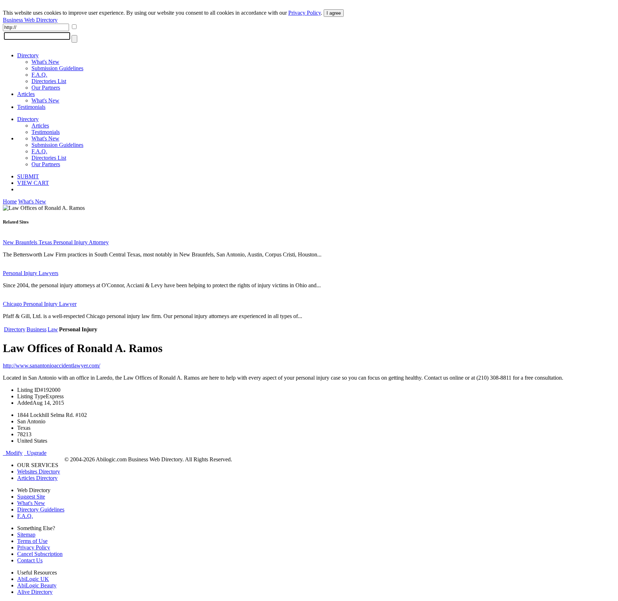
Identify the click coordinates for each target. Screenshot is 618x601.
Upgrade (35, 453)
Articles (26, 94)
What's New (45, 62)
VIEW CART (33, 183)
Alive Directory (35, 592)
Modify (13, 453)
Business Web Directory (30, 20)
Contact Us (30, 560)
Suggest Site (31, 497)
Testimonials (31, 107)
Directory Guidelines (40, 509)
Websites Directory (38, 471)
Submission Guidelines (57, 68)
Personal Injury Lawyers (30, 273)
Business (36, 329)
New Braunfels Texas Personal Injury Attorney (56, 242)
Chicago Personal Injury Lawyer (40, 304)
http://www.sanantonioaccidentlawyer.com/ (51, 365)
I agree (334, 13)
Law (53, 329)
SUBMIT (28, 176)
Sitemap (26, 535)
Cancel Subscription (40, 554)
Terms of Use (32, 541)
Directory (28, 55)
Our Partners (45, 88)
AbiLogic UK (33, 579)
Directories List (48, 81)
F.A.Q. (39, 75)
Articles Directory (37, 478)
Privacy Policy (304, 13)
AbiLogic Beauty (37, 585)
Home (10, 201)
